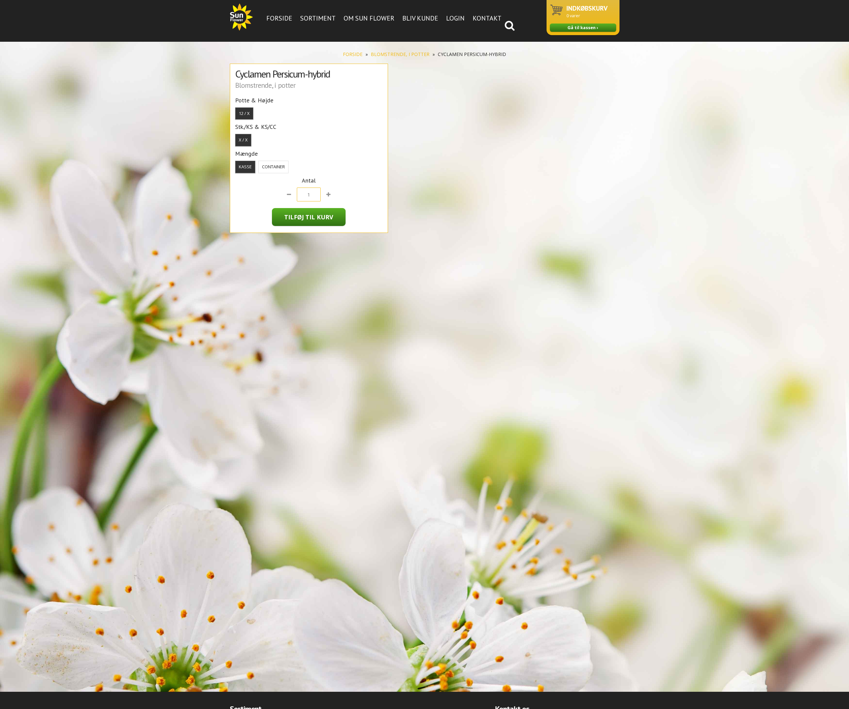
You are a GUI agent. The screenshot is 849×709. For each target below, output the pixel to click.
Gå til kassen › (582, 27)
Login (455, 18)
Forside (279, 18)
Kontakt (487, 18)
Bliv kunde (420, 18)
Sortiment (318, 18)
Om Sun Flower (369, 18)
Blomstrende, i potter (400, 54)
